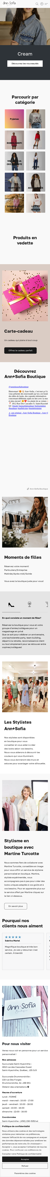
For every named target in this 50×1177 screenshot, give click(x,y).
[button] (9, 4)
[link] (25, 1172)
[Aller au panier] (42, 4)
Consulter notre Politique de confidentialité (21, 1154)
